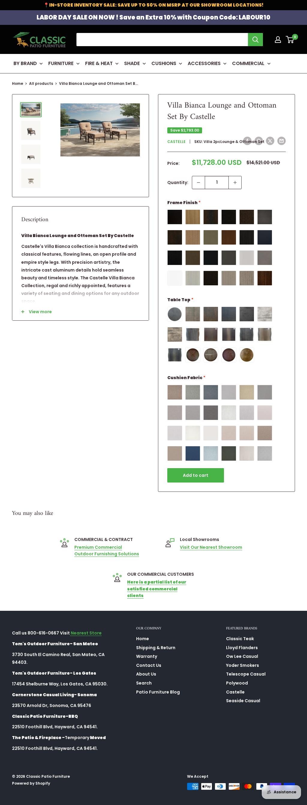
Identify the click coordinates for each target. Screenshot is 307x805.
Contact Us (148, 665)
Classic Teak (240, 639)
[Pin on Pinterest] (259, 141)
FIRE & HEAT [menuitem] (99, 63)
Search (144, 683)
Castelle (176, 141)
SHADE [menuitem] (132, 63)
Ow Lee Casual (242, 656)
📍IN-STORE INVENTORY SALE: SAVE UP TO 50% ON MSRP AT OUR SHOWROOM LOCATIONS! (153, 5)
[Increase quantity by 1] (235, 182)
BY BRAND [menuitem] (25, 63)
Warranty (146, 656)
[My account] (278, 39)
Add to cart (195, 475)
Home (17, 83)
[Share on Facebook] (247, 141)
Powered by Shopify (31, 783)
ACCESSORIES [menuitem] (204, 63)
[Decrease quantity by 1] (198, 182)
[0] (290, 39)
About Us (146, 674)
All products (41, 83)
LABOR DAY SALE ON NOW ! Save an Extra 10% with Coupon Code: (153, 17)
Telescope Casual (246, 674)
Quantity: (177, 183)
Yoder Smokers (242, 665)
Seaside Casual (243, 701)
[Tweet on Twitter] (270, 141)
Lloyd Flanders (242, 648)
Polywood (237, 683)
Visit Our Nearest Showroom (211, 547)
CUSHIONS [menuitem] (163, 63)
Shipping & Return (155, 648)
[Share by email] (281, 141)
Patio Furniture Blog (158, 692)
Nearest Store (86, 633)
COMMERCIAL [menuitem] (248, 63)
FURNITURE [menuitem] (60, 63)
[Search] (255, 39)
